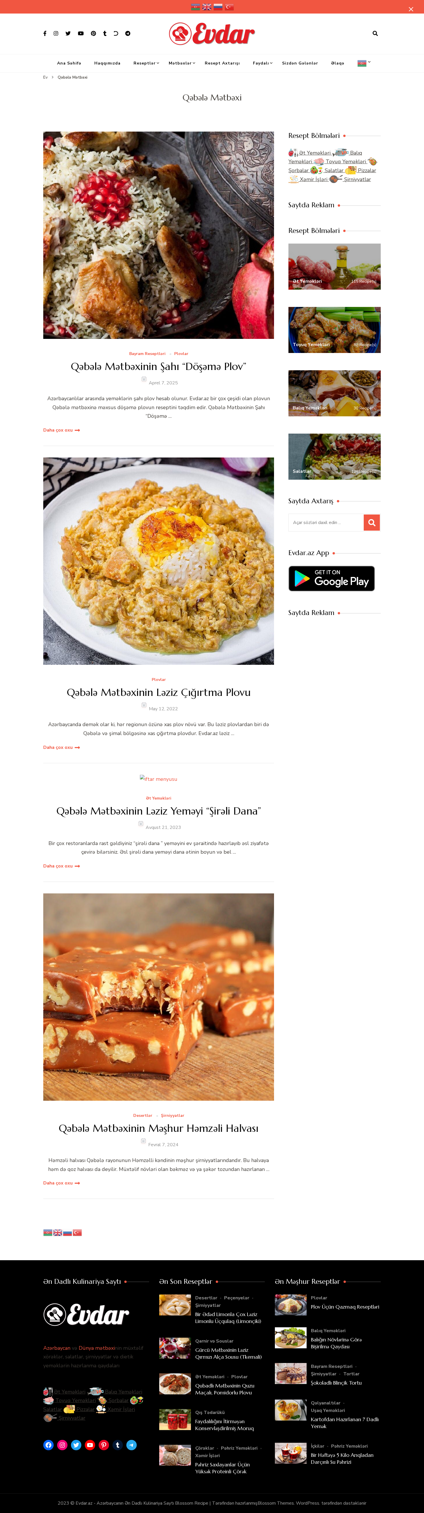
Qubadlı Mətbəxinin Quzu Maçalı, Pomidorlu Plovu (224, 1389)
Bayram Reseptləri (147, 354)
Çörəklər (204, 1448)
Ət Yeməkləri (158, 798)
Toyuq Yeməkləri (345, 161)
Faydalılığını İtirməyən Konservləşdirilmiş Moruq (224, 1424)
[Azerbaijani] (196, 7)
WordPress (307, 1503)
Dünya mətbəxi (97, 1348)
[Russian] (218, 7)
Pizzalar (366, 170)
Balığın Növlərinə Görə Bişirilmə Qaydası (336, 1342)
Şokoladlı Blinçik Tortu (336, 1382)
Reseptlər (145, 63)
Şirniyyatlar (172, 1116)
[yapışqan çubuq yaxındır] (411, 9)
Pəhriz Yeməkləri (239, 1448)
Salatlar (334, 170)
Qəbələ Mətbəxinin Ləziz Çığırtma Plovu (159, 692)
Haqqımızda (107, 63)
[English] (207, 7)
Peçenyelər (236, 1298)
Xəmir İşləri (314, 179)
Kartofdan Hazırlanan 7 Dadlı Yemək (345, 1422)
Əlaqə (337, 63)
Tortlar (351, 1374)
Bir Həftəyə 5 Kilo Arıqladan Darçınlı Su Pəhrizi (342, 1458)
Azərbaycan (56, 1348)
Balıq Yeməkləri (123, 1391)
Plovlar (181, 354)
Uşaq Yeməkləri (328, 1410)
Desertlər (142, 1116)
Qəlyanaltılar (325, 1403)
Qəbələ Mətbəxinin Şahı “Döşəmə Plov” (158, 366)
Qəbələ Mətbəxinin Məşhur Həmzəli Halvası (158, 1128)
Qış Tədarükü (210, 1412)
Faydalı (261, 63)
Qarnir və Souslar (214, 1341)
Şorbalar (118, 1400)
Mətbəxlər (180, 63)
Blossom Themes (276, 1503)
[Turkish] (229, 7)
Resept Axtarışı (222, 63)
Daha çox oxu (58, 430)
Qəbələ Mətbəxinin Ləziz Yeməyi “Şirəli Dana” (159, 811)
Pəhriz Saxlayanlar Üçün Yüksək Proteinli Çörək (222, 1467)
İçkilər (317, 1446)
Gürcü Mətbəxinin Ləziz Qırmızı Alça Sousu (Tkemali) (228, 1353)
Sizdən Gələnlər (300, 63)
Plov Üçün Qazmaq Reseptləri (345, 1306)
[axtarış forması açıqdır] (375, 34)
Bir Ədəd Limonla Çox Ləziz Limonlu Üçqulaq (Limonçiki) (228, 1317)
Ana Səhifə (69, 63)
